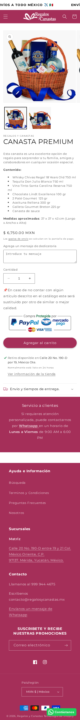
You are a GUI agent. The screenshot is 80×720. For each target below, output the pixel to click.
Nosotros (16, 513)
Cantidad (10, 269)
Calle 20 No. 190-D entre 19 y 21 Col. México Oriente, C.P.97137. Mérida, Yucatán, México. (40, 554)
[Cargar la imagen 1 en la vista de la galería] (15, 118)
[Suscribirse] (66, 645)
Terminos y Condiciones (29, 493)
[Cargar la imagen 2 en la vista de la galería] (40, 118)
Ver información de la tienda (32, 374)
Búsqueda (17, 483)
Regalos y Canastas (30, 716)
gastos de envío (18, 238)
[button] (5, 17)
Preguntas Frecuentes (27, 503)
